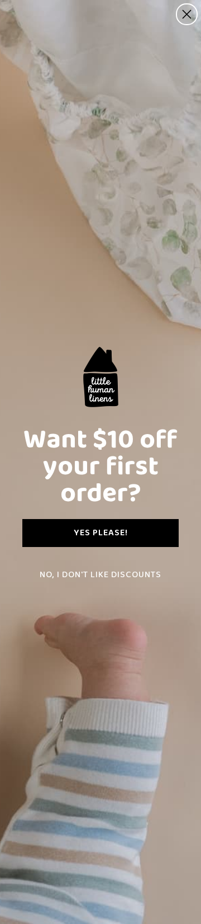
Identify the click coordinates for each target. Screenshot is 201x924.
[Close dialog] (187, 14)
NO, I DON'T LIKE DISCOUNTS (100, 574)
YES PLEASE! (101, 532)
